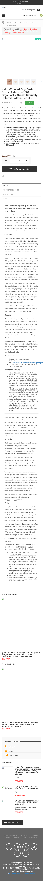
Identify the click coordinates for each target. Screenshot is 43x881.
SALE (17, 29)
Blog (18, 311)
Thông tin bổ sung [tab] (11, 190)
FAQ (24, 311)
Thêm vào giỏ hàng (22, 169)
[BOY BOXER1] (21, 82)
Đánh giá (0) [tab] (8, 194)
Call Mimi (12, 747)
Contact (33, 837)
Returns (24, 836)
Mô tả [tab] (5, 185)
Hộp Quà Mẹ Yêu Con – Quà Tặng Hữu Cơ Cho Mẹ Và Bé (26, 787)
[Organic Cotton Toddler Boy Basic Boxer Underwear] (9, 82)
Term (8, 837)
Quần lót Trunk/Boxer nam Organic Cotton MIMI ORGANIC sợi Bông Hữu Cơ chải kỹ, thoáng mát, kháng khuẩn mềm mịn (21, 654)
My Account (18, 3)
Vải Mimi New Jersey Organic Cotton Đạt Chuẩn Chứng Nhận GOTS (27, 802)
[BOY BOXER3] (33, 82)
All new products (12, 822)
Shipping (35, 836)
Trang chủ (7, 29)
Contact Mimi (13, 755)
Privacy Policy (10, 836)
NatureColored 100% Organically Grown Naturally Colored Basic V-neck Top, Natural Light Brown (20, 724)
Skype (11, 751)
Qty (5, 160)
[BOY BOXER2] (27, 82)
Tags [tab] (5, 199)
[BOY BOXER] (15, 82)
